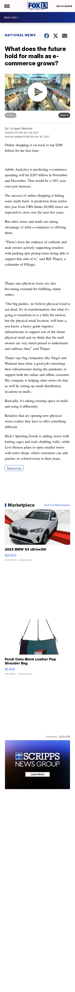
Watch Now (63, 6)
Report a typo (14, 468)
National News (20, 35)
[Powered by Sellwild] (64, 736)
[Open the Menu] (6, 6)
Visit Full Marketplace (57, 505)
